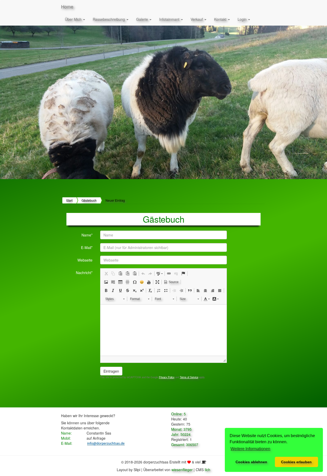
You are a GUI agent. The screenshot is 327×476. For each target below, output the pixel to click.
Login (243, 19)
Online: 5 (178, 413)
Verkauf (197, 19)
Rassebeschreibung (109, 19)
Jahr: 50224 (181, 434)
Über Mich (74, 19)
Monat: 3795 (181, 429)
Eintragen (111, 371)
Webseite (84, 260)
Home (67, 6)
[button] (106, 273)
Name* (86, 234)
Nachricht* (84, 272)
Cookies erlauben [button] (296, 462)
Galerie (142, 19)
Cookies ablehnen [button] (251, 462)
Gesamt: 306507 (184, 444)
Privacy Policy (166, 377)
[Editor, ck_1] (163, 330)
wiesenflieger (182, 469)
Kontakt (220, 19)
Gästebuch (89, 200)
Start (69, 200)
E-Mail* (86, 247)
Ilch (207, 469)
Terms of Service (189, 377)
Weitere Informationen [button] (250, 449)
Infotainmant (169, 19)
